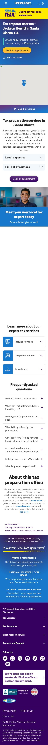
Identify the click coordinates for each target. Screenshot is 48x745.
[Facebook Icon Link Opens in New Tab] (5, 660)
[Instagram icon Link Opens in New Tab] (12, 660)
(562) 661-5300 (14, 57)
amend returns (23, 506)
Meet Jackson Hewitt (14, 635)
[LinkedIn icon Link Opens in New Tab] (7, 665)
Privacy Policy (9, 710)
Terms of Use (26, 710)
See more (24, 512)
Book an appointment (17, 50)
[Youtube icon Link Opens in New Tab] (27, 660)
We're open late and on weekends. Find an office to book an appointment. (20, 676)
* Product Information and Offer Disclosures (19, 610)
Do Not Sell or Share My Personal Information (19, 724)
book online (36, 500)
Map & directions (24, 109)
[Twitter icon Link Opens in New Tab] (20, 660)
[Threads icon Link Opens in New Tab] (42, 660)
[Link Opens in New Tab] (16, 692)
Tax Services (9, 618)
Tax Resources (10, 626)
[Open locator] (42, 4)
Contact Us (8, 716)
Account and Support (13, 643)
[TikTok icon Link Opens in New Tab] (35, 660)
